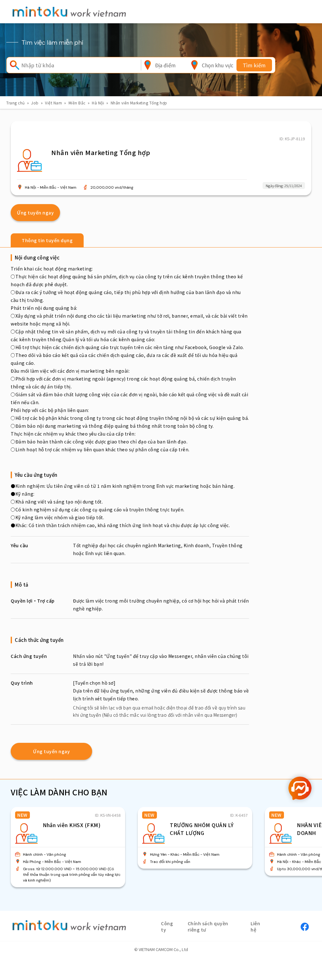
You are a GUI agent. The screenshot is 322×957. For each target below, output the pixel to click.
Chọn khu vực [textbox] (217, 65)
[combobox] (165, 65)
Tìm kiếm (254, 65)
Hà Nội (98, 102)
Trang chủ (15, 102)
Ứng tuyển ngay (35, 212)
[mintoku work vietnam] (69, 11)
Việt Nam (53, 102)
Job (35, 102)
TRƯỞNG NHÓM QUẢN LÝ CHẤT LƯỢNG (202, 829)
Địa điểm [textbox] (165, 65)
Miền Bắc (77, 102)
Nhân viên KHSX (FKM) (71, 825)
